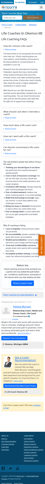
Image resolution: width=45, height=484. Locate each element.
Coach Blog (5, 447)
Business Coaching (30, 444)
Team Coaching (29, 458)
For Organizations (7, 2)
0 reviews (15, 319)
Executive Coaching (30, 452)
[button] (29, 316)
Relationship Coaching (31, 447)
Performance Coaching (31, 461)
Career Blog (5, 450)
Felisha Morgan (22, 306)
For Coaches (32, 2)
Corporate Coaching (7, 444)
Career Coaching (29, 441)
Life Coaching (28, 439)
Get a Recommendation (8, 441)
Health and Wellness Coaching (33, 450)
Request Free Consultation (14, 338)
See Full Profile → (24, 333)
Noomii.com (20, 476)
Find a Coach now (22, 283)
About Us (4, 439)
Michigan (33, 24)
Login (42, 2)
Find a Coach (6, 24)
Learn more (18, 381)
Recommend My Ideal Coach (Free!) (20, 386)
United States (20, 24)
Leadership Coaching (31, 455)
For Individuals (20, 2)
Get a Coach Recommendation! (25, 359)
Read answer (10, 49)
